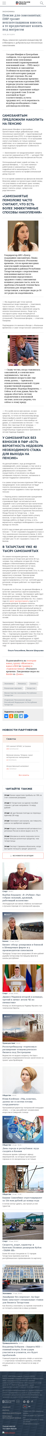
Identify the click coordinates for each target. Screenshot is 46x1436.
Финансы (22, 683)
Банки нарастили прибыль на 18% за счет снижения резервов (23, 796)
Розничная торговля (13, 688)
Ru (25, 1406)
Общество (6, 1095)
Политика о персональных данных (11, 1417)
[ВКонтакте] (6, 716)
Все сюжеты (24, 775)
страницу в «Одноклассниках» (19, 667)
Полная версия (8, 1426)
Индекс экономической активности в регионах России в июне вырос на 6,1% (22, 829)
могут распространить (19, 601)
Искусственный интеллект (17, 767)
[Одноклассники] (11, 716)
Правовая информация (11, 1413)
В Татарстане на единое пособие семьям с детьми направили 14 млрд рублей (21, 805)
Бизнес (33, 683)
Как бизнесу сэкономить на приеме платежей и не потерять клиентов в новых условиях (22, 1302)
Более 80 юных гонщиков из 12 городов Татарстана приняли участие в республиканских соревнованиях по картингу (22, 1251)
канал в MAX (12, 666)
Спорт (5, 891)
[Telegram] (21, 716)
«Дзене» (19, 674)
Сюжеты (11, 738)
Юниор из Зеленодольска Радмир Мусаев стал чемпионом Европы (22, 1002)
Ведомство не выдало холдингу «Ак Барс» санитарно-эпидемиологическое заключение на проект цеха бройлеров (23, 1053)
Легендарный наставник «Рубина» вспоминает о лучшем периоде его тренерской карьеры (22, 900)
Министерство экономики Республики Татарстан (20, 694)
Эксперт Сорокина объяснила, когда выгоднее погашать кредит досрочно (22, 847)
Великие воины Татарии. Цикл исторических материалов (19, 757)
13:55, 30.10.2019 (8, 34)
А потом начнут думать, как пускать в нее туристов (22, 1201)
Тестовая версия (9, 1428)
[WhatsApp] (16, 716)
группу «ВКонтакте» (23, 663)
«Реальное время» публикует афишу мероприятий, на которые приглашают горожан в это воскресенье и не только (20, 1153)
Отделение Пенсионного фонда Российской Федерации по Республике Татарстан (20, 702)
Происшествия (8, 1043)
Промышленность (10, 1343)
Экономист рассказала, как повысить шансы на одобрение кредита (22, 822)
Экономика (8, 11)
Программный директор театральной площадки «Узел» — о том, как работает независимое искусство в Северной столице (23, 1105)
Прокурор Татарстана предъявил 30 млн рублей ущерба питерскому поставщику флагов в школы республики (23, 951)
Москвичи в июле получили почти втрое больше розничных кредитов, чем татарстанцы (21, 838)
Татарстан (31, 688)
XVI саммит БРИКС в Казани (18, 747)
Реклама (5, 1410)
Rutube (9, 674)
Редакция (6, 1407)
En (29, 1406)
